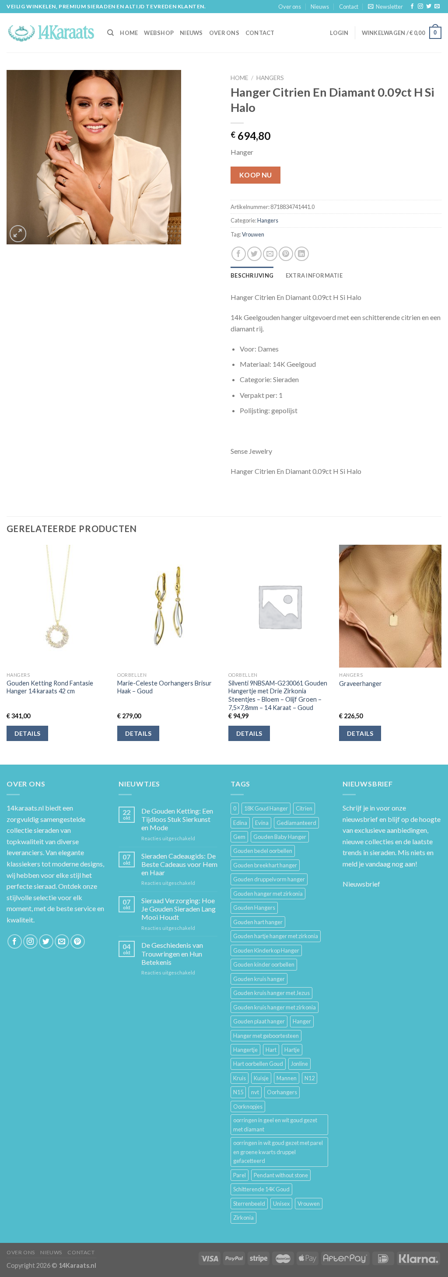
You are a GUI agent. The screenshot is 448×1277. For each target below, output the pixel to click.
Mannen (286, 1078)
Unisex (281, 1203)
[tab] (252, 275)
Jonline (299, 1063)
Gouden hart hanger (258, 922)
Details (27, 733)
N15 (238, 1092)
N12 (309, 1078)
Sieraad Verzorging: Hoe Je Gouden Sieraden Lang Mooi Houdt (178, 908)
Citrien (304, 808)
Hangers (270, 77)
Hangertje (245, 1049)
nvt (255, 1092)
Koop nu (255, 175)
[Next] (441, 654)
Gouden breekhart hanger (265, 865)
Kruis (239, 1078)
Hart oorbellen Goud (258, 1063)
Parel (239, 1175)
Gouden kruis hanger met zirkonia (274, 1007)
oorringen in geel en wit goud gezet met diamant (275, 1124)
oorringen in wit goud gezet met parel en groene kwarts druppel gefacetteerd (278, 1151)
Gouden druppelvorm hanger (269, 879)
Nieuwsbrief (361, 884)
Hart (271, 1049)
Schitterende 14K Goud (261, 1189)
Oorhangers (282, 1092)
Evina (262, 822)
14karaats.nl (25, 808)
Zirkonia (243, 1217)
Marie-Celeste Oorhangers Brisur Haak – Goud (164, 687)
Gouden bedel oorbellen (262, 850)
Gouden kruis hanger (259, 978)
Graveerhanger (360, 683)
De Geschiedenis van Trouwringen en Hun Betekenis (172, 953)
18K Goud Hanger (266, 808)
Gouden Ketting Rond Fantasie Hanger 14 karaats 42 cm (50, 687)
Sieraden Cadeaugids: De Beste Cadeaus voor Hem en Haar (179, 864)
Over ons (289, 6)
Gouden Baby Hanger (279, 836)
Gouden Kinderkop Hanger (266, 950)
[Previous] (7, 654)
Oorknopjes (247, 1106)
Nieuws (320, 6)
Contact (348, 6)
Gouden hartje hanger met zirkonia (275, 936)
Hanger (302, 1021)
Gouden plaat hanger (259, 1021)
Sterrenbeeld (249, 1203)
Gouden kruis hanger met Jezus (271, 992)
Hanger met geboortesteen (266, 1035)
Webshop (159, 32)
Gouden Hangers (254, 907)
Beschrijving (252, 275)
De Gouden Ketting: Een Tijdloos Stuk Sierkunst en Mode (177, 819)
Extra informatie (314, 275)
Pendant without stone (281, 1175)
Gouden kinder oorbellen (263, 964)
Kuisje (261, 1078)
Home (239, 77)
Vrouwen (253, 234)
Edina (240, 822)
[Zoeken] (110, 32)
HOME (129, 32)
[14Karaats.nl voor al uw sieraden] (50, 33)
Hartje (292, 1049)
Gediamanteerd (296, 822)
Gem (239, 836)
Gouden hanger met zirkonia (268, 893)
